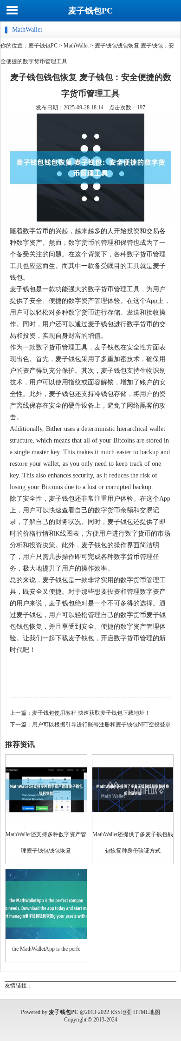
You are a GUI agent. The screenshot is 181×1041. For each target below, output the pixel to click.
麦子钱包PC (90, 10)
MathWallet (76, 45)
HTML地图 (146, 1012)
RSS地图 (121, 1012)
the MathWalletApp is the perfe (46, 949)
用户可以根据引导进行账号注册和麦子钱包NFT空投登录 (101, 724)
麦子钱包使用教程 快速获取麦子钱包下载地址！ (91, 713)
